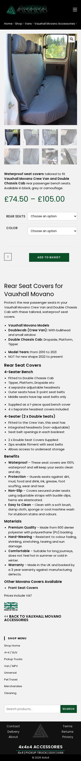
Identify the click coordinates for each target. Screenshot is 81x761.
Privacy (67, 737)
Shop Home (12, 646)
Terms (67, 726)
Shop (18, 24)
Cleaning (10, 693)
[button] (71, 39)
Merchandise (13, 686)
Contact (13, 726)
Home (8, 24)
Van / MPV (11, 666)
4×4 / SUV (10, 652)
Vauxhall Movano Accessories (54, 24)
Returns (68, 731)
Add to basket (49, 257)
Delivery (13, 731)
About (13, 737)
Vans (28, 24)
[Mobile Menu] (73, 9)
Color (12, 228)
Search (69, 709)
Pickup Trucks (13, 659)
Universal (10, 673)
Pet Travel (10, 680)
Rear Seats (15, 216)
